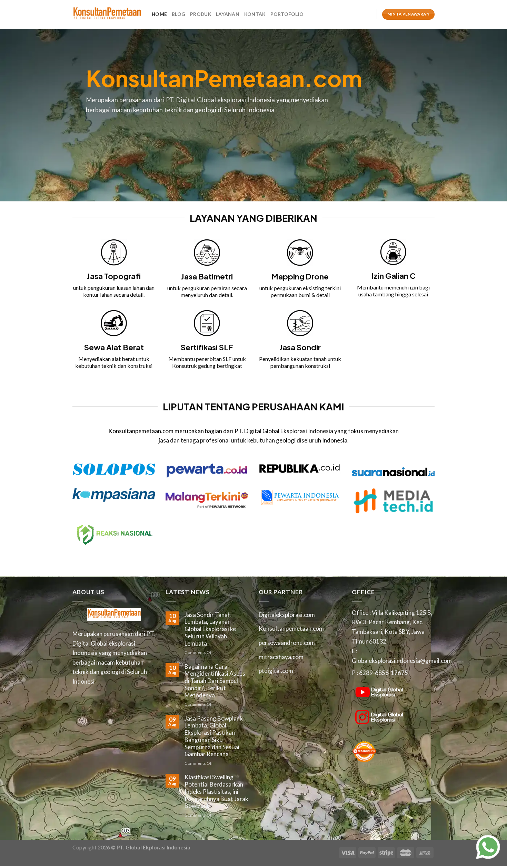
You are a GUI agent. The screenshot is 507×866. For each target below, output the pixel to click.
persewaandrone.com (287, 642)
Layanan (227, 14)
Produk (200, 14)
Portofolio (287, 14)
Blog (178, 14)
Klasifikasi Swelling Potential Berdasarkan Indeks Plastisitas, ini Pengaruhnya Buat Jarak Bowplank (216, 791)
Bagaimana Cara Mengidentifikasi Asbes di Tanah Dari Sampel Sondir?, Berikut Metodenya (215, 681)
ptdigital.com (276, 670)
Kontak (255, 14)
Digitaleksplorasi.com (287, 614)
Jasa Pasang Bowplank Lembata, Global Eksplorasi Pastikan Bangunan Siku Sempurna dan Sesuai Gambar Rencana (214, 736)
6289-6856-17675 (383, 672)
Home (159, 14)
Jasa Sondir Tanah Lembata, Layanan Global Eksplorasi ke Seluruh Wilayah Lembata (210, 629)
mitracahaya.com (281, 656)
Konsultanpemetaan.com (291, 628)
